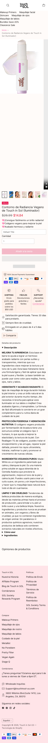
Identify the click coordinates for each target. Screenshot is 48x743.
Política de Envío (34, 577)
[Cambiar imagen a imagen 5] (31, 194)
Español (6, 720)
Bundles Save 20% (9, 22)
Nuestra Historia (10, 577)
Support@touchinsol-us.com (20, 688)
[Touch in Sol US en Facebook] (3, 708)
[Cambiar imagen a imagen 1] (4, 194)
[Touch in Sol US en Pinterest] (6, 708)
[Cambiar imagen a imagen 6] (37, 194)
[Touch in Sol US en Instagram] (10, 708)
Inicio (4, 30)
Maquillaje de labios (9, 18)
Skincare (4, 15)
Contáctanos (38, 304)
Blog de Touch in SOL (12, 586)
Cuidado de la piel (11, 638)
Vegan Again (8, 657)
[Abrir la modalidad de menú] (3, 5)
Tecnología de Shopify (12, 728)
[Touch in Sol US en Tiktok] (14, 708)
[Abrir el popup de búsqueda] (7, 5)
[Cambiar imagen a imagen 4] (24, 194)
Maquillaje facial (27, 12)
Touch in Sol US (26, 725)
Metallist (6, 643)
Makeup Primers (8, 12)
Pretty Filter (8, 652)
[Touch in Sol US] (24, 5)
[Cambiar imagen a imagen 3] (17, 194)
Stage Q (6, 661)
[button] (24, 258)
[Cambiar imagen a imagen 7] (44, 194)
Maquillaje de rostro (12, 629)
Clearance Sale (7, 25)
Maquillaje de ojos (20, 15)
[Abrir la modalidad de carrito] (43, 5)
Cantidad (6, 236)
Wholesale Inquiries (15, 684)
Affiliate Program (10, 581)
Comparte (11, 335)
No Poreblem (8, 647)
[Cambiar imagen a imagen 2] (11, 194)
